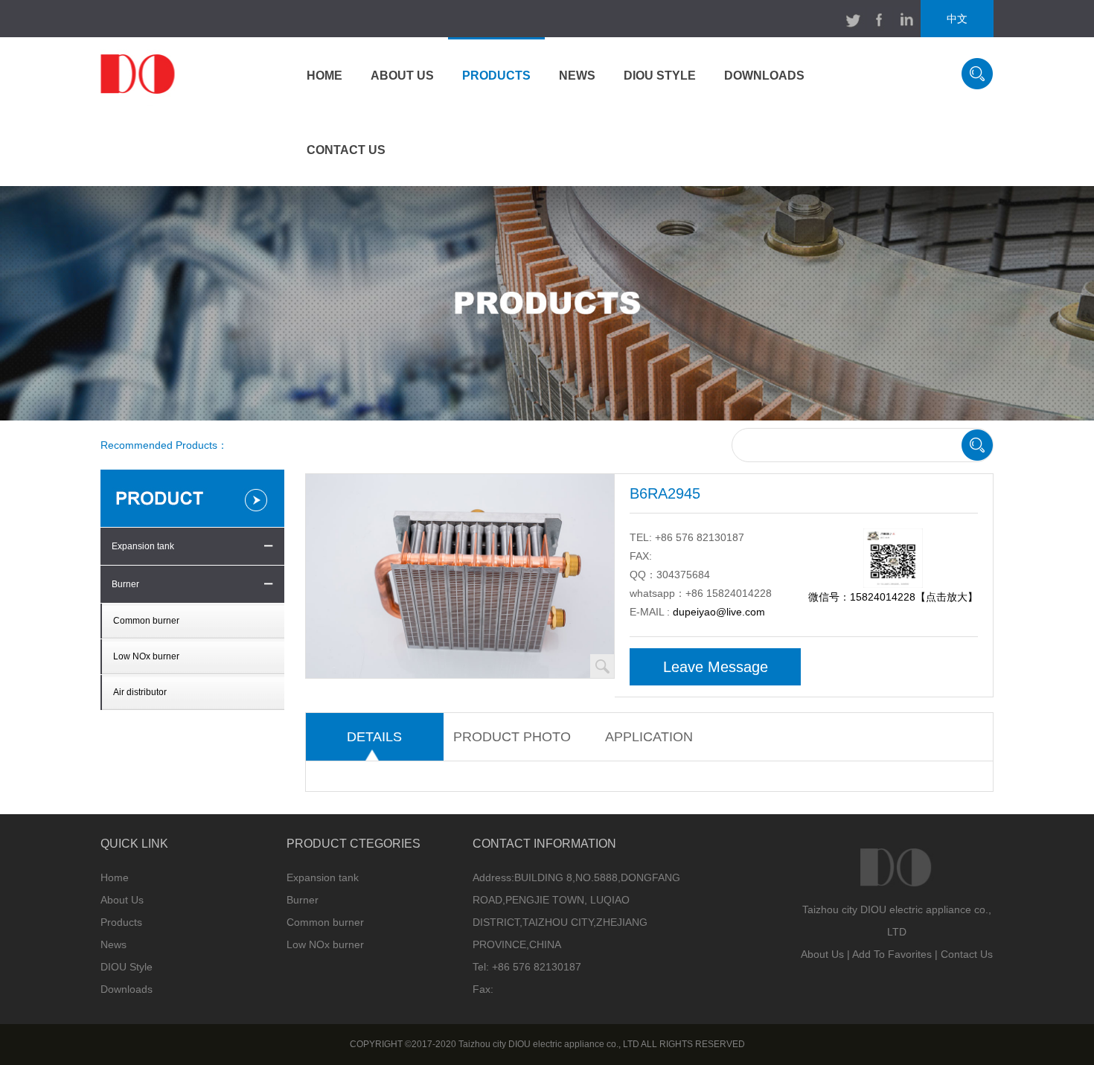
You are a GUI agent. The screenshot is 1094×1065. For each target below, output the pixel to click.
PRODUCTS (496, 75)
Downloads (126, 989)
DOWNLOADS (764, 75)
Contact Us (967, 954)
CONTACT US (346, 150)
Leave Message (715, 667)
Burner (125, 584)
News (113, 944)
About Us (122, 900)
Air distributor (140, 692)
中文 (957, 19)
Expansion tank (143, 546)
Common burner (146, 620)
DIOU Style (126, 967)
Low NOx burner (146, 656)
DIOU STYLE (660, 75)
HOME (324, 75)
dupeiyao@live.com (719, 612)
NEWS (577, 75)
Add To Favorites (892, 954)
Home (114, 877)
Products (121, 922)
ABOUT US (402, 75)
